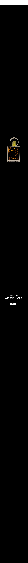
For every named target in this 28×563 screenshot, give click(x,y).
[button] (20, 2)
